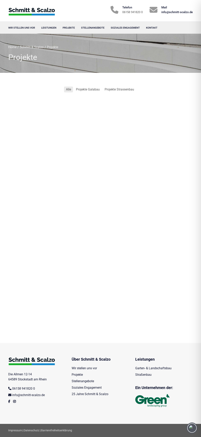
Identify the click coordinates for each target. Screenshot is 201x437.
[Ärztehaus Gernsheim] (100, 167)
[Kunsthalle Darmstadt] (37, 314)
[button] (8, 428)
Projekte (69, 27)
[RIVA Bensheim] (37, 167)
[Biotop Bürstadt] (100, 118)
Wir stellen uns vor (21, 27)
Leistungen (48, 27)
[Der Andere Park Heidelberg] (100, 265)
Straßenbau (143, 375)
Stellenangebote (92, 27)
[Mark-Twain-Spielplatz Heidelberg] (164, 265)
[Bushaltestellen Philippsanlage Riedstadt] (37, 118)
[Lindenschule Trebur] (164, 314)
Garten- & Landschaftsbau (153, 368)
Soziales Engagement (125, 27)
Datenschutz (31, 430)
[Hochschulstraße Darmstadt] (100, 314)
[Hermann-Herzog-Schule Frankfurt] (37, 216)
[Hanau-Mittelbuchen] (164, 118)
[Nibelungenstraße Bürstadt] (37, 265)
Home (12, 47)
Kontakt (151, 27)
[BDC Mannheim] (164, 216)
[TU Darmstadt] (164, 167)
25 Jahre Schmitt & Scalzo (90, 394)
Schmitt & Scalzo (32, 47)
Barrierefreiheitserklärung (56, 430)
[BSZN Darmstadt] (100, 216)
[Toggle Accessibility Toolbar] (192, 428)
